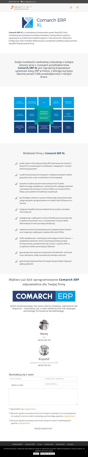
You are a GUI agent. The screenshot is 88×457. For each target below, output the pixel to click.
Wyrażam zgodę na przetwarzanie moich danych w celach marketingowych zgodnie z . (40, 422)
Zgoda (36, 454)
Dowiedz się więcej (47, 454)
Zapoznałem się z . (23, 409)
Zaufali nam (49, 444)
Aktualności (60, 444)
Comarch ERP (30, 444)
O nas (40, 444)
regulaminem (30, 409)
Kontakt (70, 444)
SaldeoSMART (17, 444)
